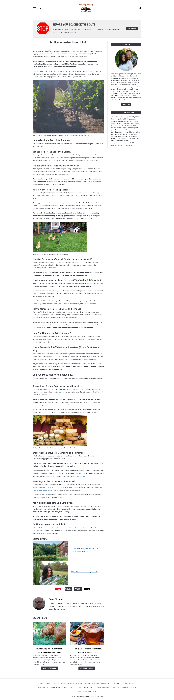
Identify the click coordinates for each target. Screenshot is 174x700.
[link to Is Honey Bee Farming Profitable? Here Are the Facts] (87, 633)
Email (68, 589)
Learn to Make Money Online (87, 691)
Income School (80, 476)
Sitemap (125, 687)
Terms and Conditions (101, 687)
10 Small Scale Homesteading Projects (84, 572)
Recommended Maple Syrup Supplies (97, 683)
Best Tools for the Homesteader (123, 683)
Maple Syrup (88, 687)
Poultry (79, 687)
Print (78, 589)
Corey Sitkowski (56, 599)
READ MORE (132, 28)
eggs (40, 392)
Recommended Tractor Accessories (70, 683)
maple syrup (62, 392)
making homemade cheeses (42, 490)
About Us (126, 104)
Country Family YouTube (48, 683)
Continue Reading (49, 668)
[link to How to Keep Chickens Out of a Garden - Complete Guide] (49, 633)
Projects (64, 687)
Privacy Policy (116, 687)
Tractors (72, 687)
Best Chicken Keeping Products (49, 687)
